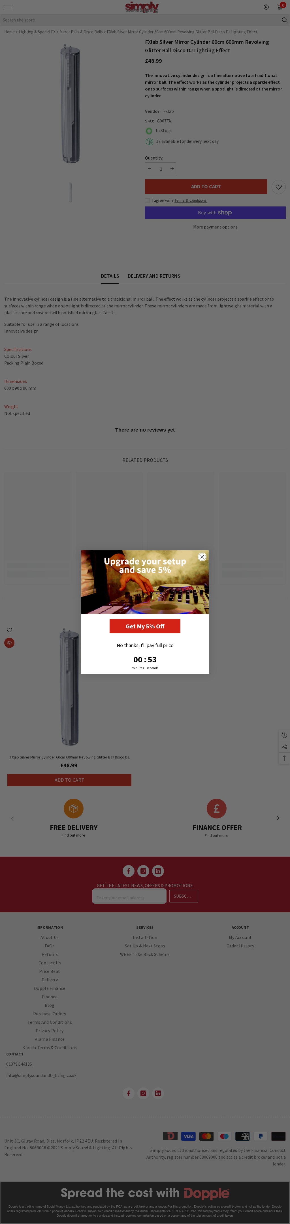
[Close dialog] (202, 557)
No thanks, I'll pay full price (145, 645)
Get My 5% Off (145, 626)
